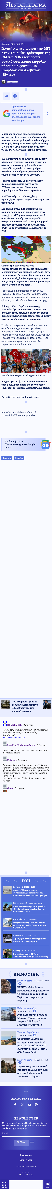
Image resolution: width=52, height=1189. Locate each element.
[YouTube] (29, 1104)
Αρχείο (5, 43)
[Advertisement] (26, 582)
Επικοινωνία (26, 1160)
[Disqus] (26, 756)
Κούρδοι (19, 458)
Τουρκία (7, 458)
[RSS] (36, 1104)
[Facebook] (15, 1104)
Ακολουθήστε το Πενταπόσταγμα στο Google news (20, 444)
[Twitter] (22, 1104)
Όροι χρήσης (26, 1155)
